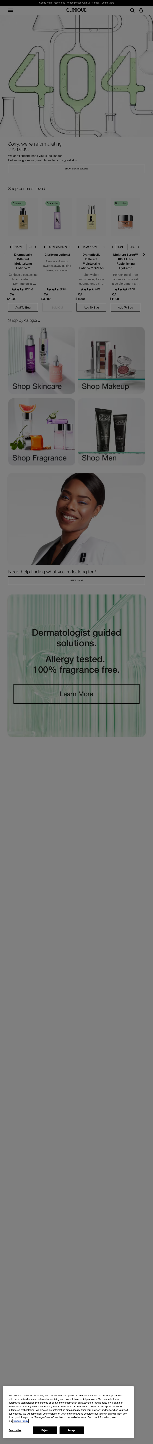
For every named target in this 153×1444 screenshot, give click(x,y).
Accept (72, 1430)
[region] (68, 1412)
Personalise (15, 1430)
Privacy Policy (20, 1421)
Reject (45, 1430)
